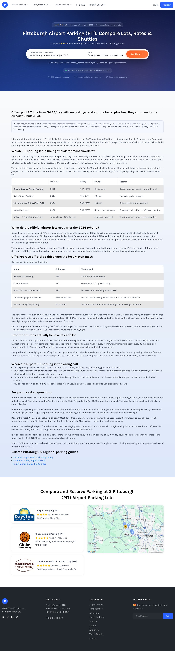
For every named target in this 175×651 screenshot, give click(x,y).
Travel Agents (96, 634)
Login (155, 5)
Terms (92, 625)
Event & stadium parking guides (29, 464)
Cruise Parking (62, 5)
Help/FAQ (80, 5)
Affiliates (94, 629)
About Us (94, 613)
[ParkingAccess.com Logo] (5, 5)
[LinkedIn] (12, 617)
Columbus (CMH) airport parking (29, 460)
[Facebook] (8, 617)
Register (167, 5)
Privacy (93, 621)
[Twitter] (3, 617)
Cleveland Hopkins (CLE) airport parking (33, 457)
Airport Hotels (96, 604)
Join (168, 616)
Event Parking (96, 617)
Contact (93, 638)
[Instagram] (17, 617)
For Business (96, 608)
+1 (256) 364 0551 (97, 5)
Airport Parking (19, 5)
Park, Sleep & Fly (40, 5)
